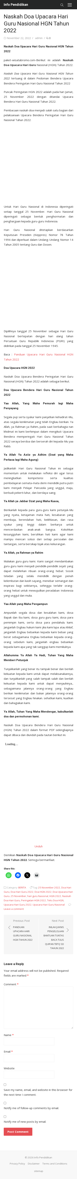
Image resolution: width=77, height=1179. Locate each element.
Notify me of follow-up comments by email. (31, 1108)
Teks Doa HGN (55, 900)
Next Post (54, 934)
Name (9, 1035)
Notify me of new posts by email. (25, 1121)
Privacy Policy (17, 1163)
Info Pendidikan (16, 5)
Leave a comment (14, 909)
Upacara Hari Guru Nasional (49, 904)
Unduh (38, 846)
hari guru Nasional (37, 896)
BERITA (22, 887)
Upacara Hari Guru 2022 (18, 904)
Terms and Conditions (54, 1163)
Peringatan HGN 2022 (33, 900)
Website (9, 1068)
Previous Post (23, 930)
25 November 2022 (49, 887)
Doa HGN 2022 (43, 891)
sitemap (38, 1171)
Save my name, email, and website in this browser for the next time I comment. (38, 1092)
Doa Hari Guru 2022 (22, 891)
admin (39, 38)
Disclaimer (34, 1163)
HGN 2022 (55, 896)
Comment (11, 984)
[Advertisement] (38, 162)
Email (8, 1051)
